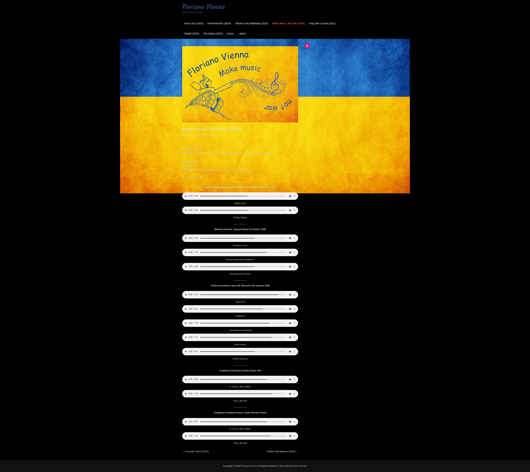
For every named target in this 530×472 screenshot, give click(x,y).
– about (242, 33)
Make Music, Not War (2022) (288, 23)
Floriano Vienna (203, 6)
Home (230, 33)
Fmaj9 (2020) (191, 33)
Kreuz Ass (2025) (193, 23)
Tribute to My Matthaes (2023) (251, 23)
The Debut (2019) (213, 33)
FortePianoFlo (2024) (219, 23)
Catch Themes (300, 466)
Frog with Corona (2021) (322, 23)
